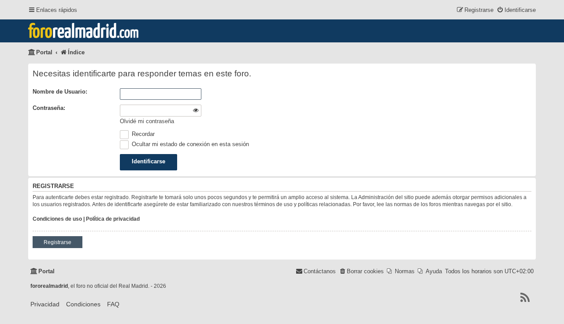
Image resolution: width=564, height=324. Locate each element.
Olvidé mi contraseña (147, 121)
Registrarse (57, 242)
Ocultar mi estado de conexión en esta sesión (189, 144)
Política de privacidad (113, 219)
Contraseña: (49, 108)
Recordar (142, 134)
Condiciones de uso (57, 219)
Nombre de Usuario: (60, 91)
